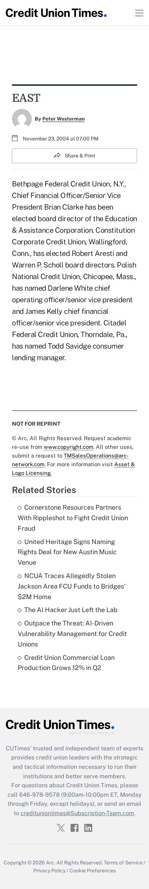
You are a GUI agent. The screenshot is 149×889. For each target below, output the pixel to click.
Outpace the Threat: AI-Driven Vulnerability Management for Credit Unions (72, 633)
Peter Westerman (63, 119)
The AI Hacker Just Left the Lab (71, 610)
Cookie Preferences (92, 870)
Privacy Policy (49, 870)
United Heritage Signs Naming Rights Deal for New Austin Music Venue (67, 552)
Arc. (50, 862)
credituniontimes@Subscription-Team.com (77, 813)
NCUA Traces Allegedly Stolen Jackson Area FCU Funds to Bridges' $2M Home (71, 586)
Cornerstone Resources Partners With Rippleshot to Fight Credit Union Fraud (73, 518)
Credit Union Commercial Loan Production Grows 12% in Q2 (66, 663)
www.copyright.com (68, 447)
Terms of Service (123, 862)
